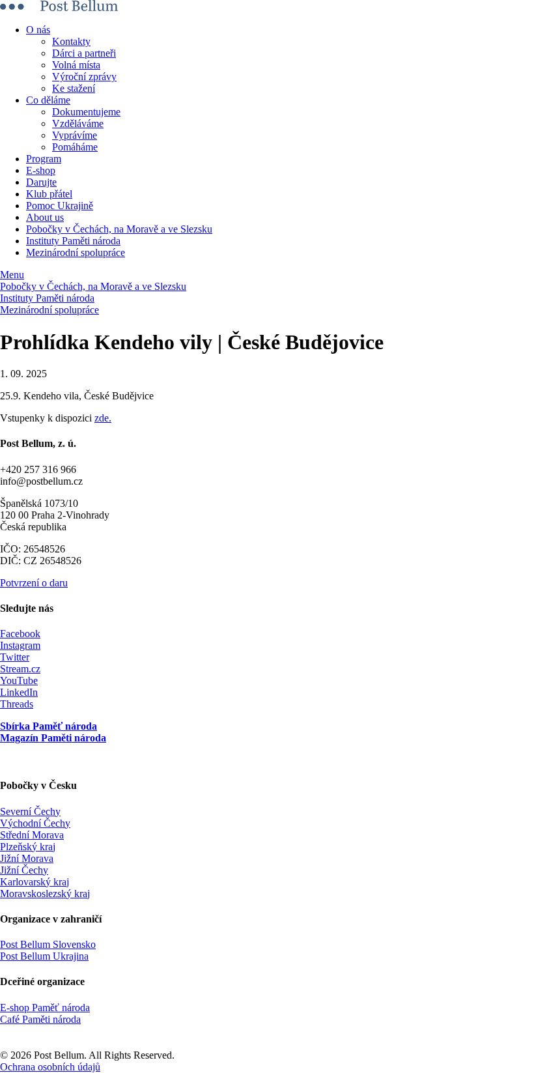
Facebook (20, 633)
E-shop (40, 170)
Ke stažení (73, 88)
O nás (38, 29)
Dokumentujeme (86, 111)
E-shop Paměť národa (45, 1007)
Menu (12, 274)
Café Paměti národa (40, 1019)
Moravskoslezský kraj (45, 893)
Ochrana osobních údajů (50, 1066)
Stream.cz (20, 668)
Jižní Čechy (24, 870)
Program (43, 158)
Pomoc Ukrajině (59, 205)
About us (45, 217)
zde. (102, 417)
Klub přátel (49, 193)
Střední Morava (32, 834)
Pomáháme (75, 146)
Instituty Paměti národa (73, 240)
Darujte (41, 182)
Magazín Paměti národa (53, 737)
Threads (16, 703)
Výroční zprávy (84, 76)
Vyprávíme (74, 135)
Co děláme (48, 100)
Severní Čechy (30, 811)
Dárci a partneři (84, 53)
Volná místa (76, 64)
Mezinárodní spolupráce (75, 252)
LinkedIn (19, 692)
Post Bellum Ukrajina (44, 956)
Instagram (20, 645)
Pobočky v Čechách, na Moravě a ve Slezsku (119, 229)
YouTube (19, 680)
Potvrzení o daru (34, 582)
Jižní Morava (26, 858)
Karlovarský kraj (34, 881)
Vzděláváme (78, 123)
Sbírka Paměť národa (48, 726)
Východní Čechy (35, 823)
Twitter (14, 657)
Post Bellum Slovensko (48, 944)
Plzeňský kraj (27, 846)
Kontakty (71, 41)
